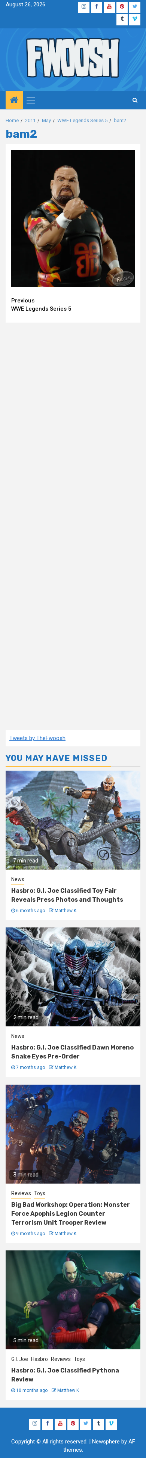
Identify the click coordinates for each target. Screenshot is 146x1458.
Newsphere (106, 1441)
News (17, 879)
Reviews (21, 1193)
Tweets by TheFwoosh (37, 738)
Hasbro (39, 1359)
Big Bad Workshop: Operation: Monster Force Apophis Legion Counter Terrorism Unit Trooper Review (70, 1213)
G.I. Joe (19, 1359)
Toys (39, 1193)
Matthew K (65, 910)
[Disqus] (73, 424)
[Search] (135, 100)
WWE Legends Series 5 (41, 305)
